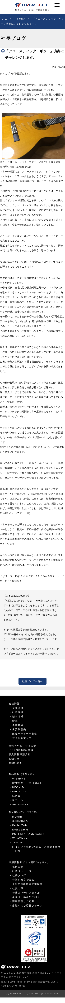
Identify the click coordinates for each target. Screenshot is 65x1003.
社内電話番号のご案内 (45, 981)
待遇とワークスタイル (26, 892)
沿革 (15, 720)
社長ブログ (19, 875)
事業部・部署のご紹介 (26, 897)
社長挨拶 (17, 712)
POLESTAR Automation (28, 834)
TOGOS (17, 842)
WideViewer (20, 838)
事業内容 (17, 725)
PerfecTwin (20, 825)
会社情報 (14, 703)
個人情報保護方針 (20, 754)
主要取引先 (19, 729)
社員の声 (17, 888)
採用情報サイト (29, 862)
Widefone (18, 778)
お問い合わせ (17, 763)
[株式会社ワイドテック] (32, 5)
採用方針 (17, 866)
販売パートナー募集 (24, 733)
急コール (17, 800)
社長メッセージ (22, 871)
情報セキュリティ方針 (22, 745)
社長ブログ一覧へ (32, 681)
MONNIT (18, 816)
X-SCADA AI (20, 821)
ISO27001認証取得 (21, 750)
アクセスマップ (22, 738)
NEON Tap (19, 787)
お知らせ (14, 758)
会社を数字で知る (23, 879)
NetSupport (20, 829)
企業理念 (17, 707)
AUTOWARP (20, 804)
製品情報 (22, 774)
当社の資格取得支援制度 (27, 884)
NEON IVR (19, 791)
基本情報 (17, 716)
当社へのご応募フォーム (27, 905)
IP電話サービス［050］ (27, 783)
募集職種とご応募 (23, 901)
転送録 (16, 795)
